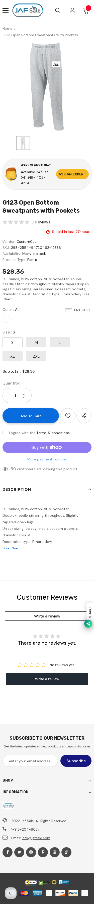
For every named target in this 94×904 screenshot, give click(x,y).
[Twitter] (19, 852)
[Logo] (27, 10)
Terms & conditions (53, 433)
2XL (36, 356)
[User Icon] (72, 10)
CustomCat (26, 241)
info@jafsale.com (36, 838)
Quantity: (11, 383)
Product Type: (14, 259)
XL (12, 356)
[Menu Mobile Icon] (6, 11)
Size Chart (11, 548)
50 (13, 468)
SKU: (6, 247)
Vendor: (9, 241)
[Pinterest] (43, 852)
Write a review (47, 616)
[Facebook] (8, 852)
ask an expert (72, 174)
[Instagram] (31, 852)
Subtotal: (12, 371)
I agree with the (22, 433)
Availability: (12, 253)
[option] (47, 86)
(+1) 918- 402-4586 (33, 180)
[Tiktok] (66, 852)
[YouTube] (55, 852)
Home (7, 28)
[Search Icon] (57, 10)
